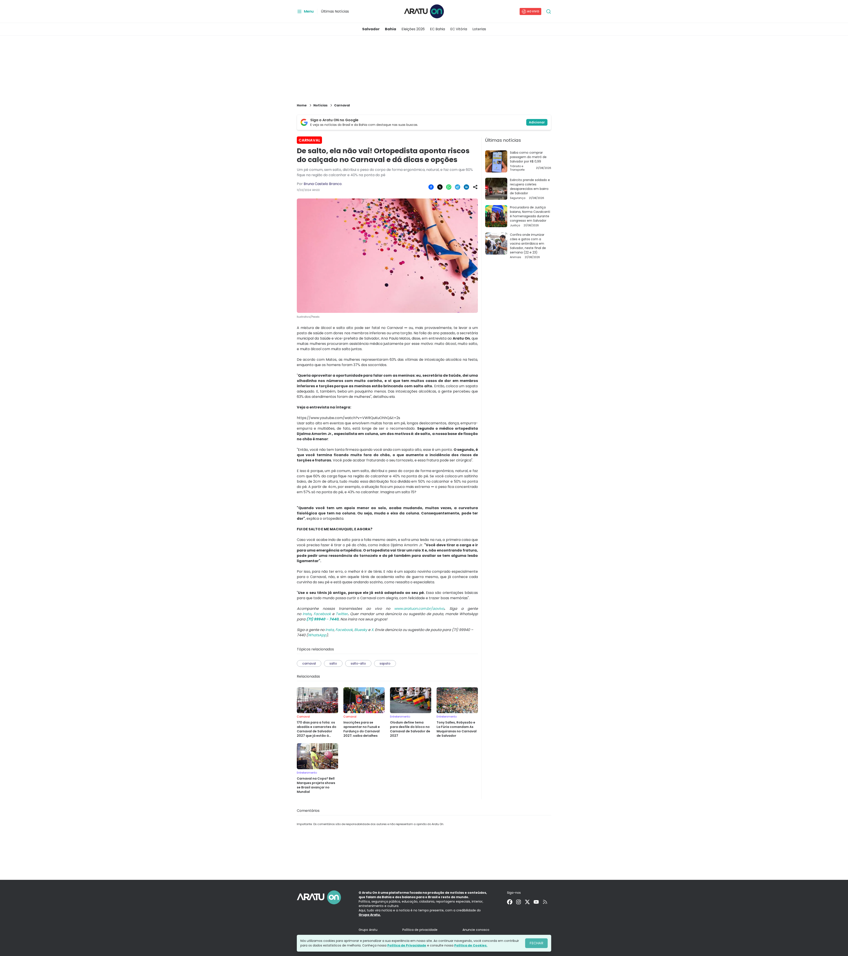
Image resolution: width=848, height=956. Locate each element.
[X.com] (527, 902)
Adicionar (537, 122)
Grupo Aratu (368, 930)
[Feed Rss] (545, 902)
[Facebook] (509, 902)
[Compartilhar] (475, 187)
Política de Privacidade (406, 945)
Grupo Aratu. (370, 915)
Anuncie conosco (475, 930)
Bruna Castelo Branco (323, 183)
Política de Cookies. (470, 945)
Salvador (371, 29)
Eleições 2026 (413, 29)
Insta (329, 629)
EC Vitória (458, 29)
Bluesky (360, 629)
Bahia (390, 29)
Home (302, 105)
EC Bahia (437, 29)
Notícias (320, 105)
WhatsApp (317, 635)
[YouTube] (536, 902)
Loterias (479, 29)
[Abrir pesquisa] (548, 11)
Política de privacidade (419, 930)
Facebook (344, 629)
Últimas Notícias (335, 11)
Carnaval (342, 105)
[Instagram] (518, 902)
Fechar (536, 943)
